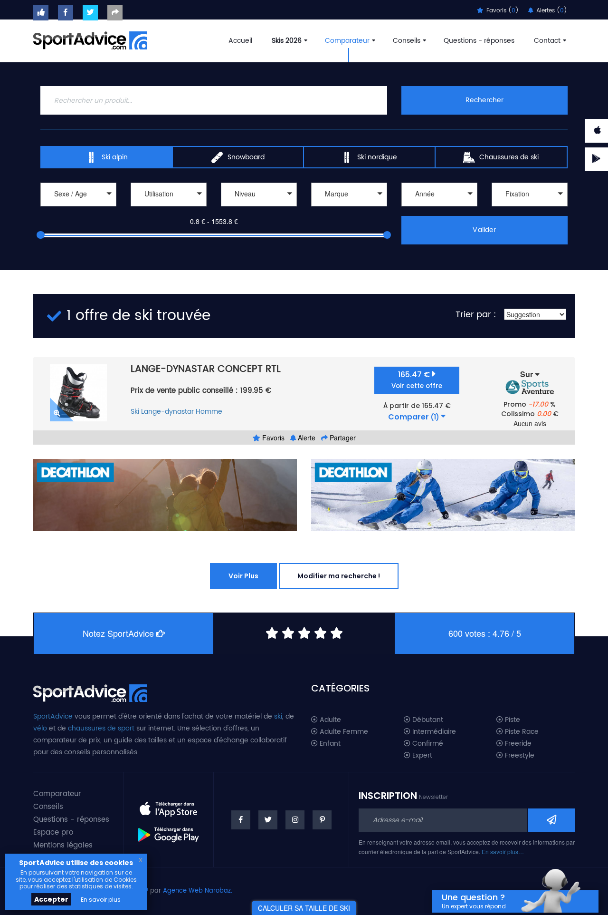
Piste (511, 720)
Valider (484, 229)
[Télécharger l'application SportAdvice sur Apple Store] (168, 805)
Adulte (329, 720)
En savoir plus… (503, 851)
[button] (78, 194)
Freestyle (518, 755)
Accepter (51, 899)
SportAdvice (53, 716)
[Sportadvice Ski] (90, 39)
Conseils (406, 40)
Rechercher (485, 100)
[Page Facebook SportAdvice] (240, 819)
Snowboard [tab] (246, 157)
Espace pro (53, 832)
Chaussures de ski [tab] (509, 157)
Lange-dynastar (167, 411)
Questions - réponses (479, 40)
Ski (135, 411)
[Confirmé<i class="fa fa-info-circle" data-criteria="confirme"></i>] (259, 208)
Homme (209, 411)
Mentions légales (63, 845)
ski (278, 716)
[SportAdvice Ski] (90, 692)
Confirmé (426, 744)
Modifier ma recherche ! (338, 576)
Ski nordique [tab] (377, 157)
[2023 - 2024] (439, 208)
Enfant (329, 744)
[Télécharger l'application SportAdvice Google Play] (168, 831)
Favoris (272, 437)
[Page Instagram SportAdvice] (294, 819)
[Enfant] (78, 208)
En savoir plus (101, 900)
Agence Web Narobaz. (197, 891)
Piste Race (521, 732)
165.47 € (416, 379)
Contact (547, 40)
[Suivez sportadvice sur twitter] (90, 12)
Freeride (517, 744)
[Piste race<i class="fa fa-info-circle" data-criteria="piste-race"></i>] (169, 208)
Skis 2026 (287, 40)
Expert (421, 755)
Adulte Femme (343, 732)
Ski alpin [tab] (115, 157)
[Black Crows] (349, 208)
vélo (40, 728)
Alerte (305, 437)
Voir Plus (243, 576)
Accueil (240, 40)
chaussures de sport (101, 728)
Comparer (413, 417)
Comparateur (347, 40)
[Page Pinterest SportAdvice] (322, 819)
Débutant (426, 720)
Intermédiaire (433, 732)
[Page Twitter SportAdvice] (267, 819)
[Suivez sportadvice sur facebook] (65, 12)
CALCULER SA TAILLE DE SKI (304, 908)
